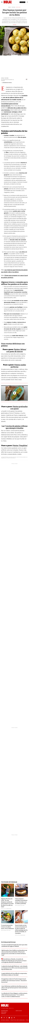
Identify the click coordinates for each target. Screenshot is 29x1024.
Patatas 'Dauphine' (20, 445)
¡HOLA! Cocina (4, 78)
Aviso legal (5, 1020)
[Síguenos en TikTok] (9, 1017)
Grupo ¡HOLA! (19, 1010)
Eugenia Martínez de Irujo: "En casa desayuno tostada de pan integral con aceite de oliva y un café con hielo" (7, 903)
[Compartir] (26, 79)
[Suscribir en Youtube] (12, 1017)
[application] (14, 393)
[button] (14, 393)
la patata (24, 95)
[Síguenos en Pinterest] (14, 1017)
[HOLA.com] (14, 1005)
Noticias (18, 7)
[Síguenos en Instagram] (2, 1017)
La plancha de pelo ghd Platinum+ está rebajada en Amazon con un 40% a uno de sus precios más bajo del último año (14, 967)
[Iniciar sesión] (27, 2)
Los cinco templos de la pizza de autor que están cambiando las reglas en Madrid (14, 945)
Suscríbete (22, 2)
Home (9, 7)
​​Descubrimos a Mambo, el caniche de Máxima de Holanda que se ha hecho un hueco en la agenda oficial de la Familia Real (14, 960)
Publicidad (3, 1012)
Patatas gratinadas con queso (19, 407)
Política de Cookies (18, 1020)
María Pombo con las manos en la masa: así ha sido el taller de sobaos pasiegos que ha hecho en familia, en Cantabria (21, 929)
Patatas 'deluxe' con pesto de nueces (16, 350)
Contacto (3, 1013)
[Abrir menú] (2, 2)
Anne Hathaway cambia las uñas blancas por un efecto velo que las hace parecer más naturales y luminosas (14, 987)
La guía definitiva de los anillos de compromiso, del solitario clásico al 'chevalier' (14, 974)
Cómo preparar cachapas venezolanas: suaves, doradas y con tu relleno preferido (21, 901)
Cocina (13, 7)
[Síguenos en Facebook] (4, 1017)
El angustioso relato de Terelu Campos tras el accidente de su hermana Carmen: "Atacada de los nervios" (14, 980)
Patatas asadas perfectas (18, 365)
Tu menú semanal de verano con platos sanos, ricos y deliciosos (7, 926)
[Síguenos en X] (7, 1017)
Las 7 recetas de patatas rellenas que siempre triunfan (14, 427)
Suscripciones (4, 1010)
